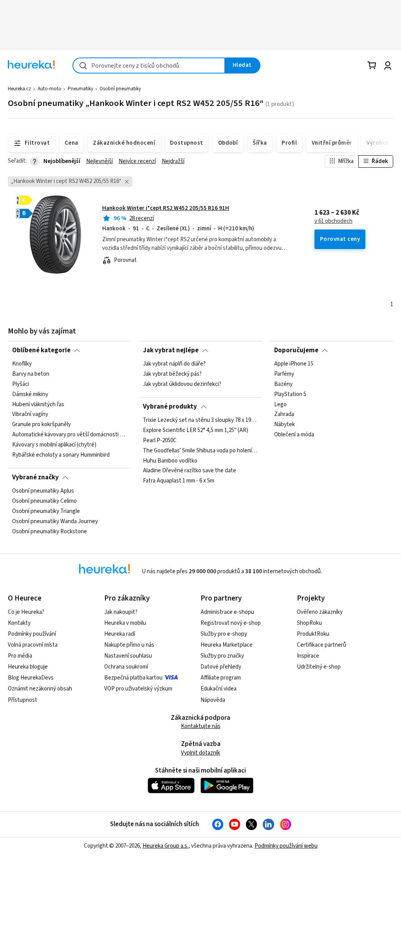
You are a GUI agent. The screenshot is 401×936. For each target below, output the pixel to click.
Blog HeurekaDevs (31, 678)
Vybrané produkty (170, 406)
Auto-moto (49, 88)
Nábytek (284, 425)
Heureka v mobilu (125, 623)
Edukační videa (218, 689)
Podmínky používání (32, 634)
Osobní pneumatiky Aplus (43, 491)
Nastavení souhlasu (128, 656)
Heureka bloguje (28, 667)
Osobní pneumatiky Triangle (46, 511)
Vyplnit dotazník (200, 753)
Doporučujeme (296, 350)
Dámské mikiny (30, 394)
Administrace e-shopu (227, 612)
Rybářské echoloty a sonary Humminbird (61, 455)
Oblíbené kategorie (41, 350)
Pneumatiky (80, 88)
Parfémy (284, 374)
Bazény (283, 384)
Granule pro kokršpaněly (41, 425)
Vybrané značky (35, 477)
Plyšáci (20, 384)
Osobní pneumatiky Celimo (44, 501)
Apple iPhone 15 (293, 364)
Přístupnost (22, 700)
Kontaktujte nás (200, 726)
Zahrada (284, 415)
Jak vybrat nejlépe (171, 350)
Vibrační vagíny (30, 415)
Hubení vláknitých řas (38, 405)
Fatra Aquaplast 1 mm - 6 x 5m (178, 481)
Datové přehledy (220, 667)
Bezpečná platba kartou (133, 678)
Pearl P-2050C (160, 441)
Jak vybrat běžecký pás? (172, 374)
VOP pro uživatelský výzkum (138, 689)
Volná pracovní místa (33, 645)
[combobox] (148, 65)
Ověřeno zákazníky (320, 612)
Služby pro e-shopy (223, 634)
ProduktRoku (313, 634)
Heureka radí (119, 634)
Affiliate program (220, 678)
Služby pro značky (222, 656)
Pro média (20, 656)
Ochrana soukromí (126, 667)
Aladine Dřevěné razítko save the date (189, 471)
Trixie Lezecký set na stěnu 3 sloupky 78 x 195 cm (200, 420)
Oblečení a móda (294, 435)
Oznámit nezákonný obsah (40, 689)
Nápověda (212, 700)
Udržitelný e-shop (319, 667)
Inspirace (308, 656)
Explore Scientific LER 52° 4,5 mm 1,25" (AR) (195, 430)
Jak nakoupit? (120, 612)
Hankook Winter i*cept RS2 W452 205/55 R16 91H (165, 208)
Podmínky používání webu (286, 846)
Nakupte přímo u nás (129, 645)
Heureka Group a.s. (165, 846)
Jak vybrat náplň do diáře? (174, 364)
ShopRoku (309, 623)
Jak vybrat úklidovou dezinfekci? (182, 384)
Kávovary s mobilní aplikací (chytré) (54, 445)
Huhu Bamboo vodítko (170, 461)
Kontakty (19, 623)
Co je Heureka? (26, 612)
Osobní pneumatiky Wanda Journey (55, 521)
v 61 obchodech (333, 221)
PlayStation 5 (290, 394)
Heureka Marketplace (226, 645)
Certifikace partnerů (321, 645)
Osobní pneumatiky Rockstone (49, 532)
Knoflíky (22, 364)
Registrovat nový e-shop (230, 623)
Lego (280, 405)
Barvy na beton (30, 374)
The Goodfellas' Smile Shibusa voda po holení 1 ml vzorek (200, 451)
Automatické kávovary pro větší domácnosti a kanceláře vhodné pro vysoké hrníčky (69, 435)
